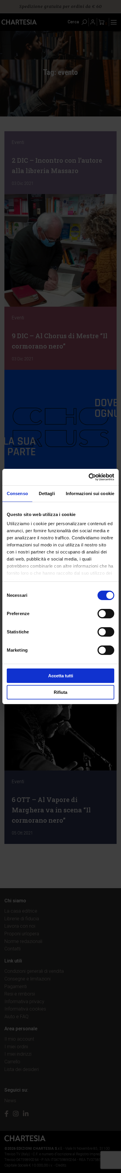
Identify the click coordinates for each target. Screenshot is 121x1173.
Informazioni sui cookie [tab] (90, 493)
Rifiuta (60, 692)
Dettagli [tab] (47, 493)
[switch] (106, 613)
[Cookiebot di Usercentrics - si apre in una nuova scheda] (88, 477)
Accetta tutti (60, 675)
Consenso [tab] (17, 493)
